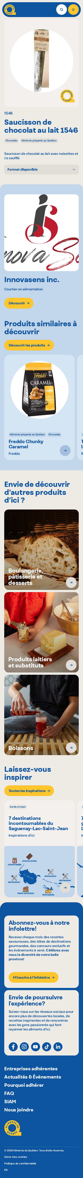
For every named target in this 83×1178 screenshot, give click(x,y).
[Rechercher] (61, 9)
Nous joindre (18, 1110)
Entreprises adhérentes (31, 1069)
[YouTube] (35, 1046)
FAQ (9, 1093)
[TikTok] (46, 1046)
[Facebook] (13, 1046)
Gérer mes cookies (15, 1157)
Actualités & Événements (32, 1077)
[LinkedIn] (57, 1046)
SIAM (10, 1101)
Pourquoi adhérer (24, 1085)
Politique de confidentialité (20, 1163)
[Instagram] (24, 1046)
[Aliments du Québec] (10, 9)
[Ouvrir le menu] (73, 9)
